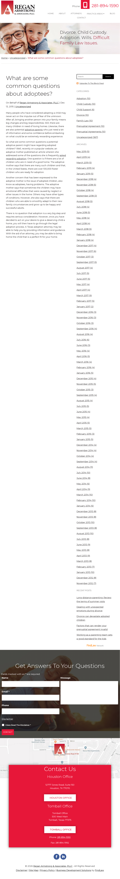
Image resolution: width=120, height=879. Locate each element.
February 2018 (84, 234)
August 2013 (83, 533)
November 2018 (85, 185)
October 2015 (83, 389)
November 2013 (85, 517)
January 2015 (83, 439)
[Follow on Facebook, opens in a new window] (56, 857)
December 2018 (85, 179)
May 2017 (81, 284)
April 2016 (82, 356)
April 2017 (82, 290)
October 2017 (83, 257)
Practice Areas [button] (95, 14)
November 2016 (85, 317)
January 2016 (83, 373)
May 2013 (81, 550)
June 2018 (82, 212)
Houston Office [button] (61, 797)
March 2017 (83, 295)
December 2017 (85, 245)
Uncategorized (23, 106)
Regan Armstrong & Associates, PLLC (39, 102)
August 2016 (83, 334)
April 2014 (82, 489)
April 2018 (82, 223)
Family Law (83, 120)
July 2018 (81, 207)
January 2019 (83, 173)
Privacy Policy (47, 870)
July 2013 (81, 539)
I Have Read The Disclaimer (18, 725)
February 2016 (84, 367)
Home (51, 13)
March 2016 (83, 362)
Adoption (81, 98)
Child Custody (84, 104)
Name (5, 678)
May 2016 (81, 351)
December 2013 (85, 511)
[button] (117, 861)
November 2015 (85, 384)
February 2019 (84, 168)
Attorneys (76, 13)
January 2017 (83, 306)
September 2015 (85, 395)
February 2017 (84, 301)
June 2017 (82, 279)
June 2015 (82, 411)
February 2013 (84, 567)
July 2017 (81, 273)
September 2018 (85, 196)
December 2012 (85, 578)
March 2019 (83, 162)
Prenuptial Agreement (88, 126)
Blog (112, 13)
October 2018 (83, 190)
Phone (5, 705)
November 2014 (85, 450)
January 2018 (83, 240)
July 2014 (81, 472)
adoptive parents (34, 129)
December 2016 (85, 312)
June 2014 (82, 478)
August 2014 (83, 467)
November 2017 (85, 251)
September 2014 (85, 461)
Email (5, 691)
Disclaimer (7, 719)
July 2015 (81, 406)
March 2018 (83, 229)
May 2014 (81, 484)
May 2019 (81, 151)
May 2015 (81, 417)
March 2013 (83, 561)
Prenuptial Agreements (89, 131)
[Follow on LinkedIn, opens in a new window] (63, 857)
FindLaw (99, 870)
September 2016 (85, 328)
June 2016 (82, 345)
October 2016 (83, 323)
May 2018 (81, 218)
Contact (81, 18)
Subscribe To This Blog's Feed (91, 83)
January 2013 (83, 572)
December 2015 (85, 378)
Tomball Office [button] (61, 829)
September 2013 (85, 528)
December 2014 (85, 445)
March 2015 (82, 428)
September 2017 (85, 262)
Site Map (33, 870)
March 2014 (83, 495)
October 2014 (83, 456)
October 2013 (83, 522)
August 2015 (83, 400)
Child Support (84, 109)
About (62, 13)
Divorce (81, 115)
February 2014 (84, 500)
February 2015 (84, 434)
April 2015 (82, 423)
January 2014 (83, 506)
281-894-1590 (105, 5)
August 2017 (83, 268)
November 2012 (85, 583)
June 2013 (82, 544)
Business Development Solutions (73, 870)
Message (65, 678)
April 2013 (82, 555)
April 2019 (82, 157)
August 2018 (83, 201)
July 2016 (81, 340)
